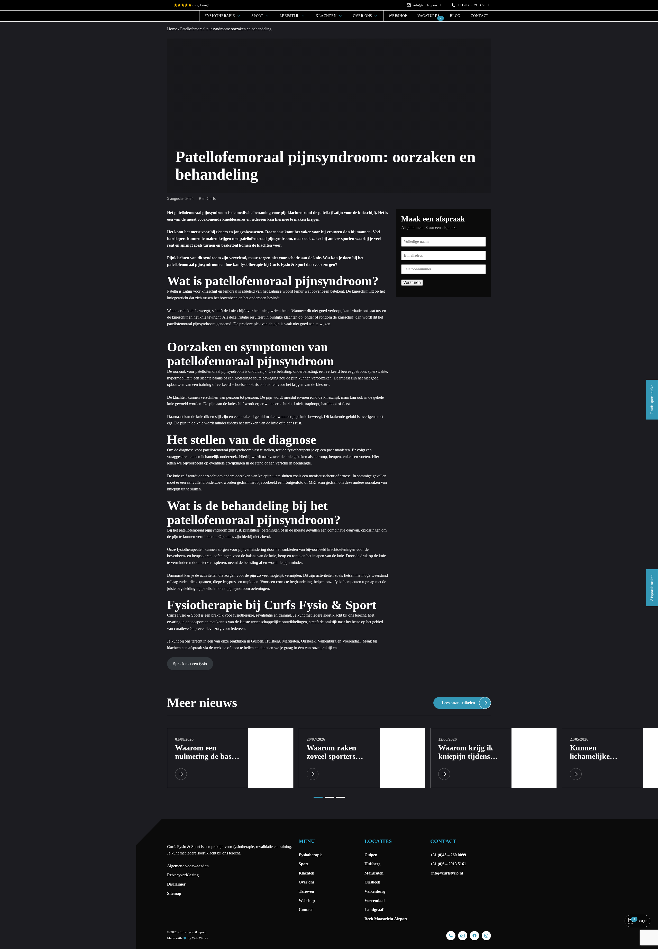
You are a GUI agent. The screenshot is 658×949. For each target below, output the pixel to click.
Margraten (290, 641)
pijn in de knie (191, 423)
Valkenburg (327, 641)
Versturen (412, 282)
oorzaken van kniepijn (253, 476)
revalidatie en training (273, 615)
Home (172, 29)
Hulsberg (272, 641)
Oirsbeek (308, 641)
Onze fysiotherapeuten (185, 549)
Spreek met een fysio (190, 664)
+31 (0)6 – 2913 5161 (448, 864)
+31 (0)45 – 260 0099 (448, 855)
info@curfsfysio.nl (446, 873)
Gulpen (257, 641)
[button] (318, 797)
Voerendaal (351, 641)
